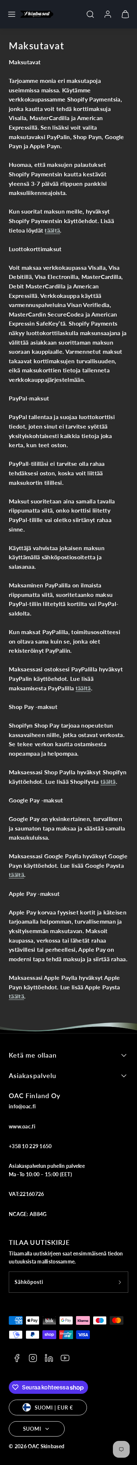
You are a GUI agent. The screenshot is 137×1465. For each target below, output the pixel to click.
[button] (11, 14)
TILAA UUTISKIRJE (39, 1242)
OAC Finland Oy (34, 1096)
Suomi (32, 1429)
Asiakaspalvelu (32, 1075)
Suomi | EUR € (54, 1407)
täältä (52, 230)
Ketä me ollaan (33, 1055)
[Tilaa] (120, 1282)
